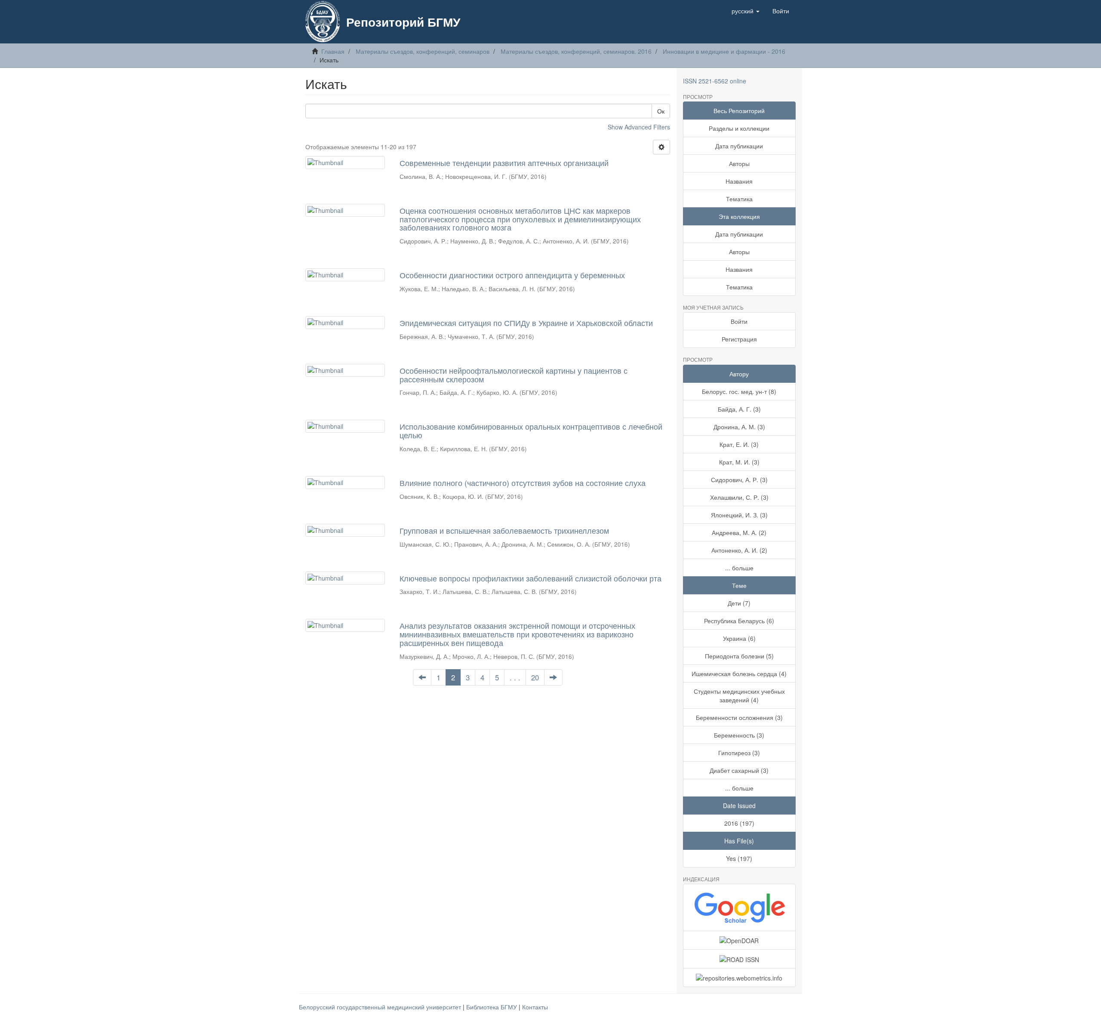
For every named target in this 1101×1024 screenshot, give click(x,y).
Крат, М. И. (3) (739, 462)
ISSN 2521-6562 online (714, 81)
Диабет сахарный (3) (739, 770)
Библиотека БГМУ (492, 1006)
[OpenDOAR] (739, 940)
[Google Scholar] (739, 907)
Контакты (535, 1006)
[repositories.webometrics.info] (739, 977)
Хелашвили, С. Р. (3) (739, 497)
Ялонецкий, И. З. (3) (739, 514)
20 (535, 677)
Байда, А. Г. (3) (739, 409)
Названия (739, 181)
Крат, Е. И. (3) (739, 444)
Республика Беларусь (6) (739, 620)
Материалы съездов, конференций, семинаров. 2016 (576, 51)
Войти (739, 321)
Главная (332, 51)
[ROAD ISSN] (739, 958)
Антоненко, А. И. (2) (739, 550)
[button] (745, 11)
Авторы (739, 163)
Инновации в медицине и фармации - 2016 (724, 51)
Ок (660, 111)
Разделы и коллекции (739, 128)
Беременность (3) (739, 735)
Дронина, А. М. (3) (739, 426)
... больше (739, 567)
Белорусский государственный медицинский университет (381, 1006)
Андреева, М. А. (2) (739, 532)
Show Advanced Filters (639, 127)
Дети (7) (739, 603)
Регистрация (739, 339)
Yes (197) (739, 858)
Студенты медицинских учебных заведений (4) (739, 695)
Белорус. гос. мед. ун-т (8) (739, 391)
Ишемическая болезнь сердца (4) (739, 673)
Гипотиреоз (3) (739, 752)
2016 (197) (739, 823)
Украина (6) (739, 638)
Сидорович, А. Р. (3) (739, 479)
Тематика (739, 198)
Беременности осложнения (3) (739, 717)
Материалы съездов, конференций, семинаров (422, 51)
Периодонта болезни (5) (739, 656)
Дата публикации (739, 145)
